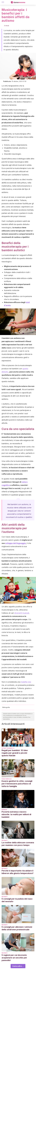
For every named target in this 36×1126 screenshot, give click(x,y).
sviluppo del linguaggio (15, 543)
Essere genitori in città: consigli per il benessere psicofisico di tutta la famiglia (17, 783)
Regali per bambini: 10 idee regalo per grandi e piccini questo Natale (15, 753)
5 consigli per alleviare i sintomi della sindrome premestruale (17, 928)
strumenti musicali (21, 613)
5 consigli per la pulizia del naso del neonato (17, 900)
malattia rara (26, 682)
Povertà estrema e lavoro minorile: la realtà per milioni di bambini (16, 814)
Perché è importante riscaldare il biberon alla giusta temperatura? (18, 871)
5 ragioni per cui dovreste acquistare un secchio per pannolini (14, 957)
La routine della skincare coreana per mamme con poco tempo (18, 843)
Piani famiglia (7, 779)
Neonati (5, 840)
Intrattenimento (8, 748)
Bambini (4, 809)
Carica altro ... (18, 966)
